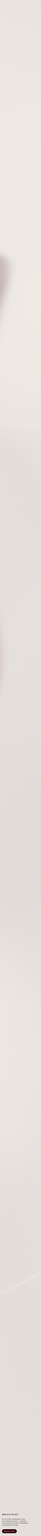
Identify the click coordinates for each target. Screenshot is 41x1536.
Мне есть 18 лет (9, 1531)
